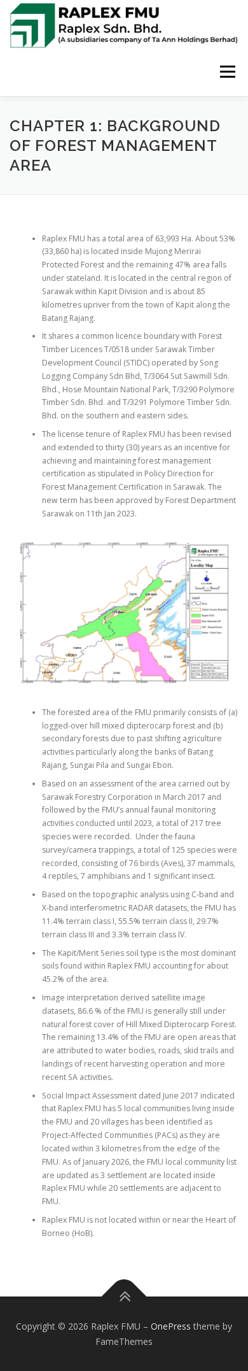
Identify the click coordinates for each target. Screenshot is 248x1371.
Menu (226, 72)
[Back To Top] (124, 1296)
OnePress (171, 1326)
